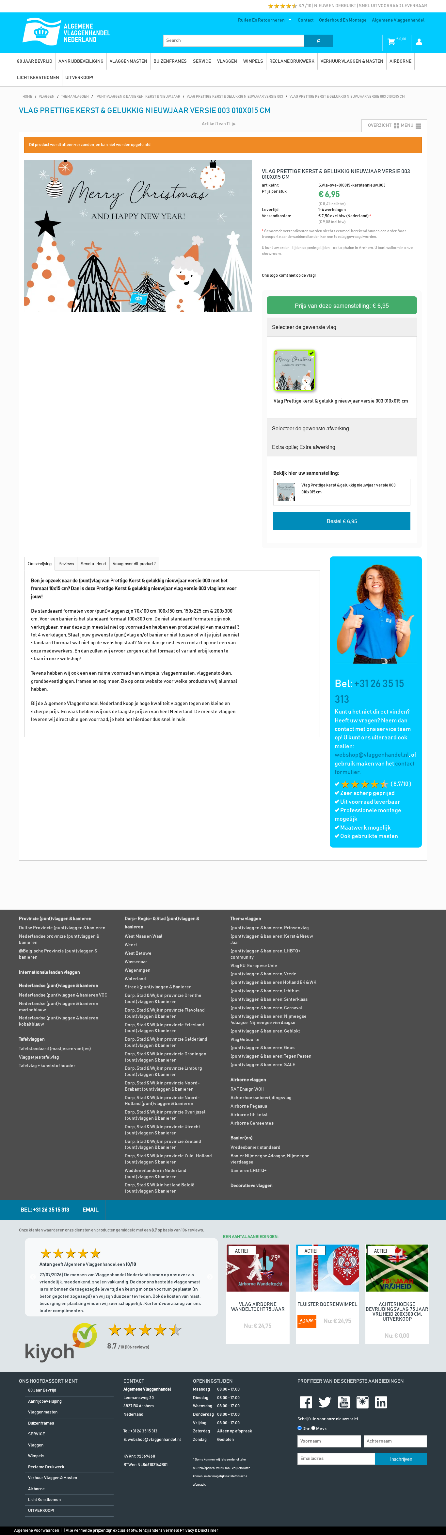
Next (210, 1277)
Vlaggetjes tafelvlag (39, 1057)
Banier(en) (242, 1138)
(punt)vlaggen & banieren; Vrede (263, 974)
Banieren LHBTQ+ (248, 1170)
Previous (33, 1277)
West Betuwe (138, 953)
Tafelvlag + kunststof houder (47, 1066)
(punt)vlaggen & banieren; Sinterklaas (269, 999)
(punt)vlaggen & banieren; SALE (263, 1065)
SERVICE (202, 61)
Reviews (66, 563)
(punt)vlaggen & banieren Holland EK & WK (273, 982)
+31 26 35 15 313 (143, 1431)
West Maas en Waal (143, 936)
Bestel (342, 521)
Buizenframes (170, 61)
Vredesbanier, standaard (255, 1147)
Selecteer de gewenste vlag (304, 327)
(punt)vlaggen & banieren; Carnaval (266, 1008)
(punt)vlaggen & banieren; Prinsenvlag (270, 928)
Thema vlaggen (246, 918)
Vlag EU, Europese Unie (254, 966)
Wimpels (253, 61)
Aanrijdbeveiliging (81, 61)
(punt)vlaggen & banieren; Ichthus (265, 991)
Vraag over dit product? (134, 563)
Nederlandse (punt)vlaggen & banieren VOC (63, 995)
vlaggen (227, 61)
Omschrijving (40, 563)
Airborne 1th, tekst (249, 1115)
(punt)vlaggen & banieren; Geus (263, 1048)
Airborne (400, 61)
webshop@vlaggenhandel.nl (372, 755)
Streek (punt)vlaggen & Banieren (158, 987)
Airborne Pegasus (249, 1106)
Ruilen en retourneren (260, 21)
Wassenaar (136, 962)
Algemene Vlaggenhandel (398, 20)
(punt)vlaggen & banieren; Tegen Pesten (271, 1056)
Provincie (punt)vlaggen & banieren (55, 918)
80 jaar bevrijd (34, 61)
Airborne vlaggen (248, 1080)
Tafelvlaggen (32, 1039)
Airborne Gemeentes (252, 1123)
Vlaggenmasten (128, 61)
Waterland (135, 979)
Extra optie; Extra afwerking (303, 447)
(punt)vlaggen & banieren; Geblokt (265, 1031)
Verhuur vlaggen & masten (352, 61)
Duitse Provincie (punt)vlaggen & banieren (62, 928)
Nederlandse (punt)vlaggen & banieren (58, 985)
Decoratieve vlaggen (252, 1185)
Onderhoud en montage (343, 20)
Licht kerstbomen (38, 77)
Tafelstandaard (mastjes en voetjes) (55, 1049)
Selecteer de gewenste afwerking (310, 428)
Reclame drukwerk (291, 61)
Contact (306, 20)
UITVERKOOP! (79, 77)
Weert (131, 945)
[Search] (318, 41)
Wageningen (138, 970)
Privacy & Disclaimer (199, 1530)
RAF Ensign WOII (247, 1089)
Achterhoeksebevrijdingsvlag (261, 1098)
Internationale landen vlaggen (49, 972)
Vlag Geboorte (245, 1039)
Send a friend (93, 563)
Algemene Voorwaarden (36, 1530)
